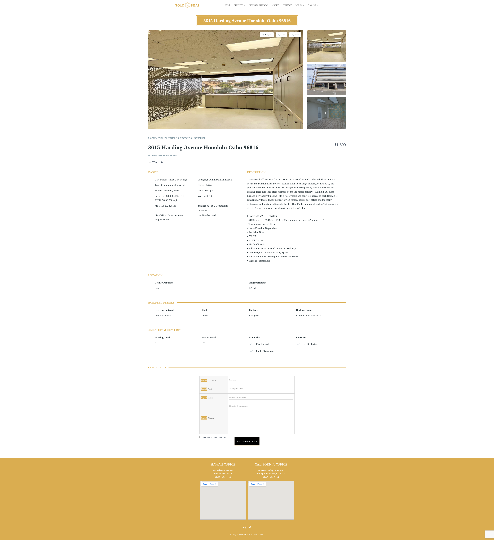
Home (227, 5)
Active (208, 185)
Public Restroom (265, 351)
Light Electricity (312, 344)
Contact (287, 5)
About (275, 5)
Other (205, 315)
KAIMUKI (254, 288)
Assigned (254, 315)
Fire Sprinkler (263, 344)
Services (239, 5)
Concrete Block (163, 315)
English (312, 5)
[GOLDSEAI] (186, 5)
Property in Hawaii (258, 5)
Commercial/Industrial (161, 137)
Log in (299, 5)
